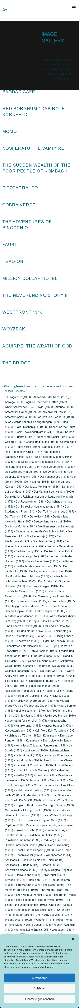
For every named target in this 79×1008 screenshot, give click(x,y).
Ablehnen (39, 988)
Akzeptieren (39, 977)
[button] (73, 939)
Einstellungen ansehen (39, 999)
